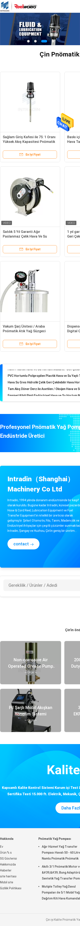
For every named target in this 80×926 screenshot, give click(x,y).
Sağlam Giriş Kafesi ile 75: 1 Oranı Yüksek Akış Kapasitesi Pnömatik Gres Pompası (29, 141)
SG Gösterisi (8, 858)
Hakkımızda (8, 864)
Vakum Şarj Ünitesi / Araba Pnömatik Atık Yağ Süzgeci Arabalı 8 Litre (24, 331)
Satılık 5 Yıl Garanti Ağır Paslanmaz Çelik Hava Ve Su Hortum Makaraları (25, 236)
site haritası (8, 876)
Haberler (6, 870)
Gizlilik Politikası (10, 888)
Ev (1, 846)
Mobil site (6, 882)
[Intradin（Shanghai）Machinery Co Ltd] (19, 6)
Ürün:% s (6, 852)
